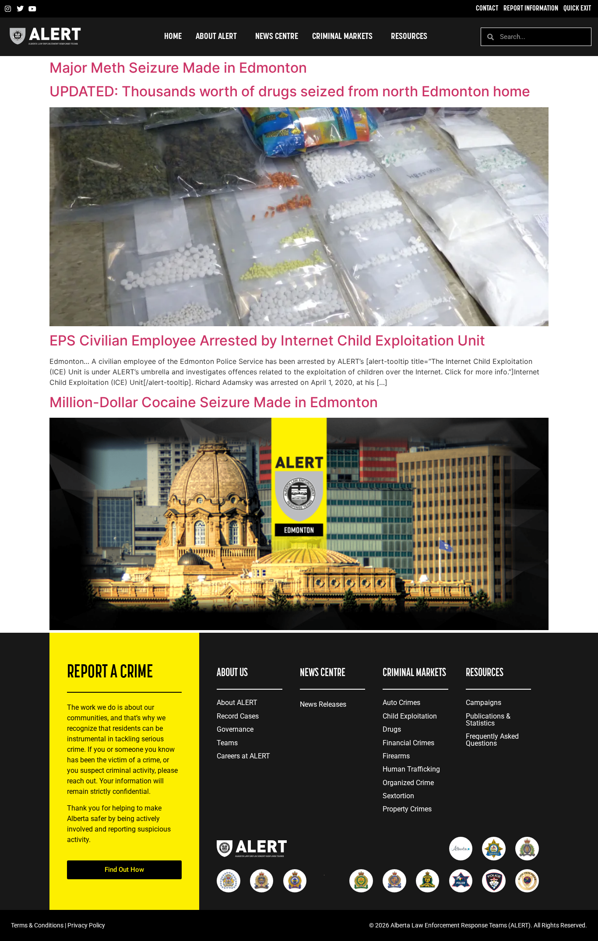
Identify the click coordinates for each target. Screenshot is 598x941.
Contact (487, 8)
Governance (235, 729)
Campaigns (483, 702)
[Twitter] (20, 8)
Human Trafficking (411, 769)
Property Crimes (407, 809)
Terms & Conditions (37, 925)
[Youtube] (32, 8)
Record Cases (238, 716)
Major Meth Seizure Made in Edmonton (178, 67)
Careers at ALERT (243, 756)
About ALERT (237, 702)
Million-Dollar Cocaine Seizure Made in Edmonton (213, 402)
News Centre (276, 36)
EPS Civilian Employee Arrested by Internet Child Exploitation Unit (267, 340)
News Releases (323, 704)
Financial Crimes (408, 743)
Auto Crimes (401, 702)
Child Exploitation (410, 716)
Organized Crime (408, 783)
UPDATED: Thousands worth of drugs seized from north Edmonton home (289, 91)
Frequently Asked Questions (492, 739)
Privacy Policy (86, 925)
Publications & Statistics (488, 719)
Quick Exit (577, 8)
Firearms (396, 756)
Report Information (530, 8)
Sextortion (398, 796)
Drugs (392, 729)
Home (173, 36)
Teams (227, 743)
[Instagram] (7, 8)
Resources (409, 36)
